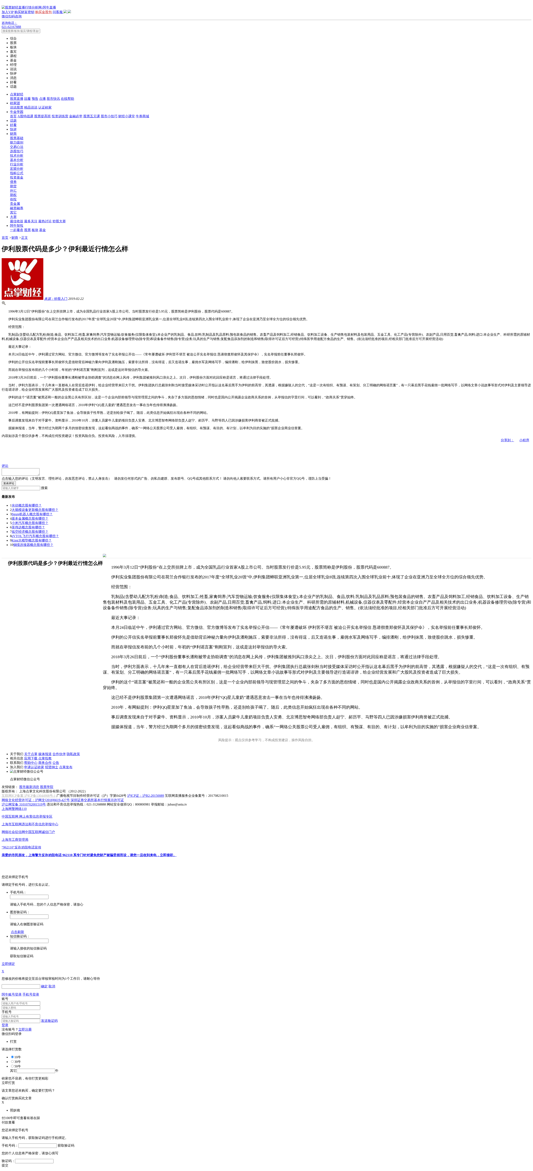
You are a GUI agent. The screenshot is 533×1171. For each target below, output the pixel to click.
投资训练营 (60, 116)
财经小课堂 (126, 116)
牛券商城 (142, 116)
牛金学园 (16, 112)
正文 (24, 237)
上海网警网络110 (14, 809)
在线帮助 (67, 98)
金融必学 (75, 116)
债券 (13, 182)
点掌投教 (45, 758)
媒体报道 (45, 754)
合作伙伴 (59, 754)
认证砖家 (45, 107)
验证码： (8, 1161)
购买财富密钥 (24, 12)
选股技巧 (16, 151)
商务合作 (45, 762)
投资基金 (16, 177)
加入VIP (8, 12)
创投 (13, 199)
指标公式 (16, 173)
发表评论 (8, 483)
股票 (27, 230)
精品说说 (30, 107)
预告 (35, 98)
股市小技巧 (109, 116)
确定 (44, 986)
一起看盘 (16, 230)
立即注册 (25, 1029)
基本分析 (16, 160)
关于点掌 (30, 754)
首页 (13, 116)
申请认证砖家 (34, 767)
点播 (42, 98)
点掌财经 (16, 94)
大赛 (13, 217)
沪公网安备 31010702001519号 (24, 804)
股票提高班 (42, 116)
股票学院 (46, 787)
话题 (13, 120)
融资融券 (16, 208)
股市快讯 (53, 98)
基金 (42, 230)
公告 (55, 762)
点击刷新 (17, 932)
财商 (13, 133)
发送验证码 (49, 1020)
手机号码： (10, 1145)
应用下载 (30, 758)
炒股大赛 (59, 221)
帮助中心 (30, 762)
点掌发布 (65, 767)
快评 (13, 129)
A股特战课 (25, 116)
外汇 (13, 190)
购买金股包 (43, 12)
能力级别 (16, 142)
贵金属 (15, 203)
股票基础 (16, 138)
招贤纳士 (51, 767)
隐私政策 (73, 754)
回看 (27, 98)
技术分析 (16, 155)
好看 (13, 125)
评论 (5, 466)
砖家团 (15, 103)
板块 (35, 230)
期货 (13, 186)
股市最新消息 (29, 787)
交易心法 (16, 147)
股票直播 (16, 98)
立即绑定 (8, 964)
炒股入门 (55, 298)
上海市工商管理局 (15, 839)
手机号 (7, 1012)
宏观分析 (16, 168)
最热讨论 (45, 221)
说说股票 (16, 107)
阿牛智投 (16, 225)
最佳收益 (16, 221)
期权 (13, 195)
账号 (5, 999)
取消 (52, 986)
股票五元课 (91, 116)
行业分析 (16, 164)
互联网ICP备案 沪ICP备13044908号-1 (29, 795)
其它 (13, 212)
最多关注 (30, 221)
